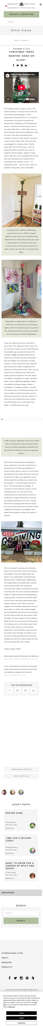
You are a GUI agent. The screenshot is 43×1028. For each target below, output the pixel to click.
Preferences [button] (11, 1007)
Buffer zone (14, 813)
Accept (21, 1013)
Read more (10, 828)
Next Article (21, 776)
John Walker (10, 822)
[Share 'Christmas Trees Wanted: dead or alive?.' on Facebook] (13, 65)
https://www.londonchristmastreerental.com (21, 659)
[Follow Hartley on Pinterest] (27, 978)
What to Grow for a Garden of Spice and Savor (20, 866)
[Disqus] (21, 729)
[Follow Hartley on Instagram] (21, 978)
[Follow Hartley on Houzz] (33, 978)
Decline (21, 1018)
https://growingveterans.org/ (15, 675)
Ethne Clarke (11, 872)
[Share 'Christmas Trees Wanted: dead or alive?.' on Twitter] (17, 65)
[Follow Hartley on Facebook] (10, 978)
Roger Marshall (12, 847)
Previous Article (21, 769)
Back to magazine (22, 40)
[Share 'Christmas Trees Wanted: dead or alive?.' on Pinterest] (22, 65)
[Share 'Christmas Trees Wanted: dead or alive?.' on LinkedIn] (26, 65)
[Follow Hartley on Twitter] (16, 978)
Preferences (21, 1023)
